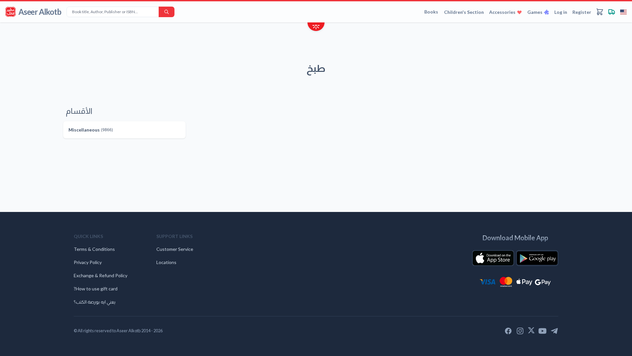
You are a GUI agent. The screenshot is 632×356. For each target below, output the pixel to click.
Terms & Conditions (94, 249)
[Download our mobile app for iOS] (493, 258)
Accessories (502, 12)
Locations (166, 262)
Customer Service (174, 249)
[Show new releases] (316, 27)
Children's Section (464, 12)
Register (581, 12)
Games (534, 12)
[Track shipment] (611, 11)
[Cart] (599, 11)
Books (431, 12)
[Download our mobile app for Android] (537, 258)
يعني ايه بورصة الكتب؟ (95, 302)
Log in (560, 12)
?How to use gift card (96, 288)
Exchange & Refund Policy (100, 275)
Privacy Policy (88, 262)
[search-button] (166, 12)
